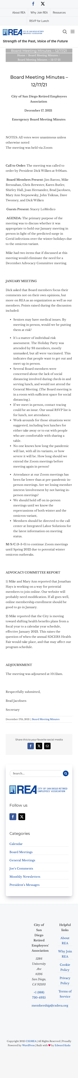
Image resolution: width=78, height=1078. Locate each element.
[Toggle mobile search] (65, 31)
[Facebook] (12, 816)
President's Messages (24, 885)
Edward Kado (62, 1045)
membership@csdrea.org (50, 1005)
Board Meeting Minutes (45, 719)
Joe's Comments (21, 868)
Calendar (16, 844)
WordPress (28, 1045)
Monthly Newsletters (24, 876)
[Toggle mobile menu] (73, 31)
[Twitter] (21, 816)
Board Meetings (21, 852)
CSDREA (31, 1041)
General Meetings (22, 860)
